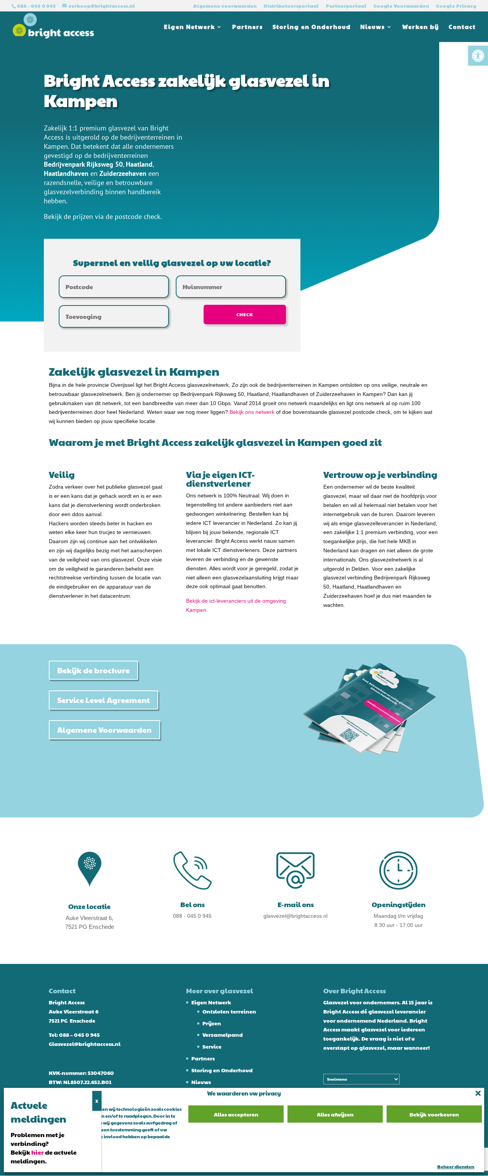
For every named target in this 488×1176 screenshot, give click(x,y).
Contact (462, 27)
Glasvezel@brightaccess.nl (84, 1043)
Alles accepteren (236, 1114)
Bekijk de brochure (93, 670)
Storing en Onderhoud (312, 27)
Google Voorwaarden (401, 6)
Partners (247, 27)
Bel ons (192, 904)
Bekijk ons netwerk (252, 412)
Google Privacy (456, 6)
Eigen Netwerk (189, 27)
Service (212, 1046)
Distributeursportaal (291, 6)
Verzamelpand (222, 1034)
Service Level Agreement (103, 700)
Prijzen (211, 1023)
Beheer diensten (455, 1166)
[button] (478, 56)
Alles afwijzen (335, 1114)
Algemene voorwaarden (225, 6)
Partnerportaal (346, 6)
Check (244, 314)
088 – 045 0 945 (79, 1034)
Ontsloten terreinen (229, 1011)
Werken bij (420, 27)
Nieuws (372, 27)
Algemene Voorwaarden (104, 729)
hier (37, 1152)
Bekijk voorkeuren (434, 1114)
